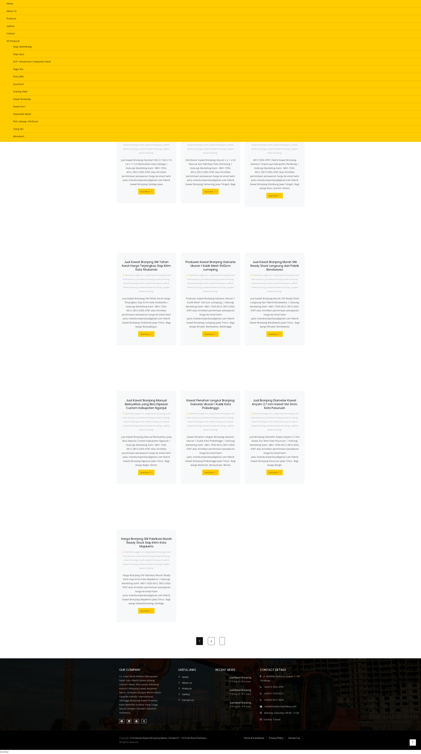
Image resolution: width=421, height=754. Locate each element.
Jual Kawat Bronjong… (240, 677)
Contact (11, 33)
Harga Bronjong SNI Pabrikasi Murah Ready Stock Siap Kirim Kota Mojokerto (146, 542)
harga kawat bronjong (155, 552)
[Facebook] (121, 721)
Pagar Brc (18, 69)
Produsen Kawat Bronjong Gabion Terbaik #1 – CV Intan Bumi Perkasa (169, 738)
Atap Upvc (18, 54)
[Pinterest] (136, 721)
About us (187, 682)
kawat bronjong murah (134, 560)
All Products (13, 41)
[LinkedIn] (129, 721)
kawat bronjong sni (153, 560)
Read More (145, 611)
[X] (144, 721)
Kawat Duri (19, 106)
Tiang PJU (18, 129)
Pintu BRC (18, 76)
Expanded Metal (22, 114)
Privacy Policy (276, 738)
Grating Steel (20, 91)
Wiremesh (18, 136)
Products (11, 18)
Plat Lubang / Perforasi (25, 121)
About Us (12, 11)
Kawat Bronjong (22, 99)
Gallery (10, 26)
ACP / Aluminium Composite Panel (32, 61)
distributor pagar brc (134, 552)
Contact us (188, 700)
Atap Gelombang (22, 46)
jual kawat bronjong (145, 556)
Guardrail (18, 84)
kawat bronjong (162, 556)
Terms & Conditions (253, 738)
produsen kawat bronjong (149, 564)
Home (10, 3)
